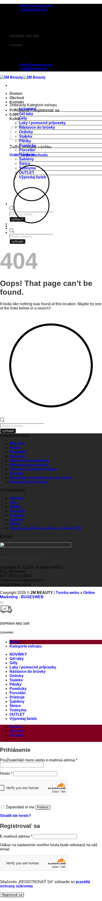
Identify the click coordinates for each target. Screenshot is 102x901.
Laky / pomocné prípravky (42, 123)
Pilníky (25, 141)
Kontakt (16, 102)
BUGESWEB (32, 597)
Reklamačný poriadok (29, 465)
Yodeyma (27, 168)
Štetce (24, 164)
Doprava (17, 456)
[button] (14, 114)
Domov (16, 93)
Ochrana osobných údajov (33, 469)
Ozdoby (16, 676)
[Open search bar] (11, 232)
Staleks (16, 680)
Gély (23, 118)
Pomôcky (27, 145)
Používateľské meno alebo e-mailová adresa (38, 760)
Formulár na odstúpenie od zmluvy (40, 478)
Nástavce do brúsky (37, 127)
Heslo (6, 773)
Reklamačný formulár (28, 482)
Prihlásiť (42, 807)
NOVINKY (28, 109)
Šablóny (26, 159)
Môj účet (17, 443)
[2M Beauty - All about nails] (23, 77)
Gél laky (26, 114)
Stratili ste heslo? (15, 816)
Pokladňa (18, 452)
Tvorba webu (67, 593)
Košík (14, 448)
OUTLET (26, 173)
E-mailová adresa (16, 836)
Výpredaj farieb (32, 177)
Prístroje (26, 154)
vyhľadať (17, 241)
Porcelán (27, 150)
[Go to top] (2, 602)
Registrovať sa (12, 894)
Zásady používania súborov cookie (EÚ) (45, 528)
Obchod (16, 98)
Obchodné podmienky (29, 461)
